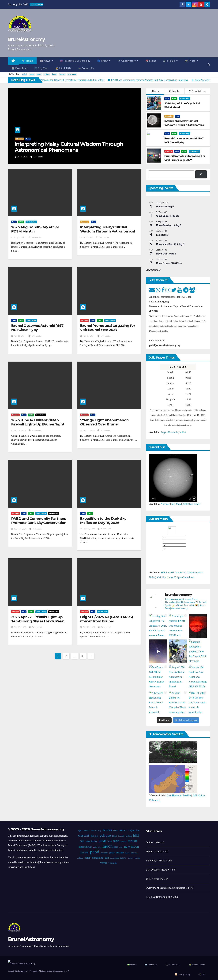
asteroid (87, 830)
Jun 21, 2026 (89, 336)
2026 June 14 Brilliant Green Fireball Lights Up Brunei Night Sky (37, 424)
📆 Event (150, 60)
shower (134, 853)
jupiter (94, 841)
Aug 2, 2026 (19, 237)
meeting (123, 841)
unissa (137, 858)
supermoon (114, 858)
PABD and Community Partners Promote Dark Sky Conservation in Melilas (38, 522)
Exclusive (168, 151)
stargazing (97, 857)
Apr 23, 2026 (20, 627)
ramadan (120, 852)
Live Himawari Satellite (179, 795)
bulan (115, 830)
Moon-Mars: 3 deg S (166, 253)
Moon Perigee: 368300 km (168, 263)
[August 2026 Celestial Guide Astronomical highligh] (178, 677)
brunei (62, 74)
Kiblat (183, 432)
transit (130, 858)
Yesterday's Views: (156, 860)
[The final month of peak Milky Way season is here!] (158, 651)
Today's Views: (154, 851)
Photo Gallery (184, 98)
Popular (175, 91)
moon (32, 74)
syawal (123, 858)
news (39, 74)
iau (82, 840)
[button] (209, 64)
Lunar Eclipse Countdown (181, 577)
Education (19, 139)
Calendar (180, 572)
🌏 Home (27, 60)
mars (116, 840)
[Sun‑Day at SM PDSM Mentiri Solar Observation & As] (158, 677)
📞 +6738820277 (173, 964)
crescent (83, 835)
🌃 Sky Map (41, 68)
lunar (54, 74)
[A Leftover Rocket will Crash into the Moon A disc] (158, 703)
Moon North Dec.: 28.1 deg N (170, 244)
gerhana (129, 836)
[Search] (201, 174)
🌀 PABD (103, 60)
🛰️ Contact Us (86, 68)
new (121, 847)
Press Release (198, 91)
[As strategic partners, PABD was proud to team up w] (178, 626)
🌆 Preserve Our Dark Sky (75, 60)
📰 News (45, 60)
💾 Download (19, 68)
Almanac (165, 504)
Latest (156, 91)
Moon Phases (167, 572)
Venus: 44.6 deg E (165, 206)
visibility (112, 863)
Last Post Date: (154, 897)
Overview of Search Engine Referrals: (166, 887)
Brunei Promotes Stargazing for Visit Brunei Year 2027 (107, 327)
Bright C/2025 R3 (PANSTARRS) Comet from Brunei (106, 619)
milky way (97, 847)
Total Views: (153, 878)
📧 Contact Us (151, 964)
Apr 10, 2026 (89, 627)
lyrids (110, 841)
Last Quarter (162, 234)
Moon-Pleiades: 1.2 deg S (168, 225)
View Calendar (153, 269)
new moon (72, 74)
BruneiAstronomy (26, 39)
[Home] (13, 61)
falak (114, 836)
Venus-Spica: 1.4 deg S (167, 215)
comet (122, 830)
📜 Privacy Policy (182, 974)
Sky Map (176, 504)
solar (87, 857)
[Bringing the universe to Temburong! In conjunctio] (178, 651)
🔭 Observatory (127, 60)
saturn (127, 853)
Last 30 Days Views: (157, 869)
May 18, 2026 (20, 529)
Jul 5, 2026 (22, 157)
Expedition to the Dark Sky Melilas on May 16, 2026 (103, 520)
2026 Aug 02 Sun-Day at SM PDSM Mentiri (35, 229)
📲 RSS (201, 974)
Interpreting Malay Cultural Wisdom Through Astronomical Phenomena (69, 147)
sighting (80, 858)
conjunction (133, 830)
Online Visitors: (154, 842)
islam (88, 841)
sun (107, 857)
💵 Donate (131, 964)
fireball (121, 836)
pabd (24, 74)
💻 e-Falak (169, 60)
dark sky (94, 836)
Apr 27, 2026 (89, 529)
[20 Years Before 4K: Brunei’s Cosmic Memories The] (178, 703)
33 (82, 656)
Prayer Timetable (169, 432)
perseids (104, 853)
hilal (136, 835)
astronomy (96, 830)
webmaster (38, 157)
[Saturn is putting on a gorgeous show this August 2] (198, 651)
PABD (174, 98)
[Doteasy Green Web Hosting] (21, 963)
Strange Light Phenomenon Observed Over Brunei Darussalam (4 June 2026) (104, 424)
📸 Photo (190, 60)
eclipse (46, 74)
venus (103, 862)
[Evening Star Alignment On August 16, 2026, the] (158, 626)
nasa (116, 847)
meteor (132, 840)
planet (112, 852)
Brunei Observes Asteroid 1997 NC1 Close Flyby (37, 327)
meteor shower (85, 847)
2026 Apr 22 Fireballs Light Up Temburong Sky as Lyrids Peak (37, 619)
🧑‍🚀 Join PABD (63, 68)
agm (80, 830)
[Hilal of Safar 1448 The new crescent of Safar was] (198, 703)
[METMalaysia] (173, 778)
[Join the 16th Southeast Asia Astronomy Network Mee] (198, 677)
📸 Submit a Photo (197, 964)
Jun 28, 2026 (20, 336)
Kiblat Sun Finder (191, 504)
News (28, 139)
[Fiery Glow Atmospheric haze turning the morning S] (198, 626)
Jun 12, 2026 (89, 430)
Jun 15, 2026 (20, 430)
